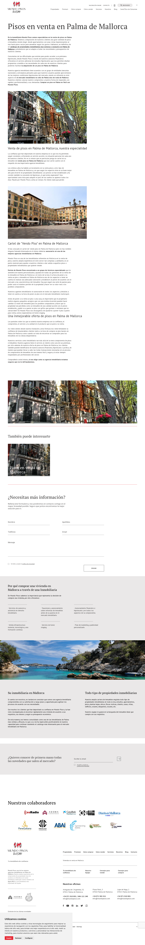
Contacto (106, 5)
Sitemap (79, 927)
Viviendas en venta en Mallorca (73, 860)
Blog (115, 9)
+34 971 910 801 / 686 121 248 (75, 896)
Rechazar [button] (18, 938)
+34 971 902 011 (99, 896)
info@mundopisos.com (71, 899)
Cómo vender (88, 9)
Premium (65, 9)
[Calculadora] (113, 5)
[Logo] (16, 7)
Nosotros (108, 9)
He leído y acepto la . (23, 564)
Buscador (126, 5)
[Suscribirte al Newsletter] (119, 759)
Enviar (93, 568)
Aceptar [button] (9, 938)
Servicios (99, 9)
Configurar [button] (29, 938)
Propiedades (55, 9)
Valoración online (95, 5)
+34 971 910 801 (124, 896)
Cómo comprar (76, 9)
